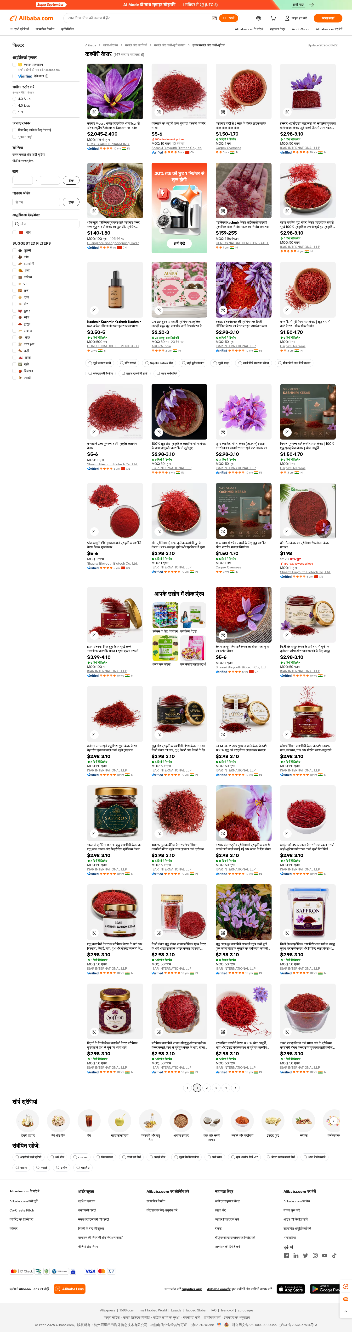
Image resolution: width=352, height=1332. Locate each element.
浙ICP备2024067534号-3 (298, 1325)
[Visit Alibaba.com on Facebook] (286, 1255)
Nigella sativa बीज (161, 363)
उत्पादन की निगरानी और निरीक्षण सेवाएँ (100, 1237)
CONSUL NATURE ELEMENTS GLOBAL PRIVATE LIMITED (115, 346)
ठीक (71, 180)
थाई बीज (59, 1157)
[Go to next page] (235, 1088)
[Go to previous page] (187, 1088)
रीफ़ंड (218, 1228)
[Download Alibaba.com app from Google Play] (326, 1289)
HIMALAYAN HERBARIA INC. (108, 144)
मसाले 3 (85, 1167)
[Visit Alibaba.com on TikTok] (334, 1255)
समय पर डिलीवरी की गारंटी (93, 1219)
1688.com (126, 1310)
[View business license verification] (219, 1324)
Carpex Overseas (228, 148)
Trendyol (227, 1310)
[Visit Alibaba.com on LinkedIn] (296, 1255)
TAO (213, 1310)
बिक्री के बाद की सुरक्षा (91, 1228)
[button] (214, 18)
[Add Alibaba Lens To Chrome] (69, 1289)
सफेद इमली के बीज (103, 373)
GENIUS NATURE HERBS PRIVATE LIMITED (244, 243)
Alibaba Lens (29, 1289)
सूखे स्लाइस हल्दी (102, 363)
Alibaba (90, 45)
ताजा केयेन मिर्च (169, 373)
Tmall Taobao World (152, 1310)
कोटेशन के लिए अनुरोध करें (162, 1210)
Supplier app (192, 1289)
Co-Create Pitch (22, 1210)
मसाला (23, 1167)
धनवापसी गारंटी (87, 1210)
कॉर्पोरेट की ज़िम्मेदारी (21, 1219)
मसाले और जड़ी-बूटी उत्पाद (169, 45)
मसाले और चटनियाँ (136, 45)
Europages (246, 1310)
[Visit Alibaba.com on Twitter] (305, 1255)
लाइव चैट (220, 1210)
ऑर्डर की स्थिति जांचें (296, 1219)
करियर (13, 1228)
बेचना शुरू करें (292, 1210)
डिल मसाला (107, 1157)
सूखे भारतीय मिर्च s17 (247, 1157)
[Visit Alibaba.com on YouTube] (325, 1255)
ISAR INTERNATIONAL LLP (300, 148)
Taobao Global (195, 1310)
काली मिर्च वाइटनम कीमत (256, 363)
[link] (346, 1286)
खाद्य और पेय (110, 45)
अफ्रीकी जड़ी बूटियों (30, 1157)
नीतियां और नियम (88, 1247)
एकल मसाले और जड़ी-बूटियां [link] (209, 45)
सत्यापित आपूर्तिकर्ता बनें (297, 1228)
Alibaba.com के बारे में (24, 1191)
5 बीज (64, 1167)
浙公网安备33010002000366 (254, 1325)
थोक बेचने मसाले (316, 1157)
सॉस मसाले (130, 363)
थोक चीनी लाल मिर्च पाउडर (296, 363)
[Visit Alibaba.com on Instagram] (315, 1255)
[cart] (274, 19)
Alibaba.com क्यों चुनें (24, 1201)
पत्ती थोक (217, 1157)
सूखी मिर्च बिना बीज (189, 1157)
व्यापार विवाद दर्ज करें (227, 1219)
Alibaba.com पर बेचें (297, 1201)
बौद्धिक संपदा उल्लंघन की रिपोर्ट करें (235, 1237)
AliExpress (107, 1310)
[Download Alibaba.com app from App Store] (291, 1289)
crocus (82, 1157)
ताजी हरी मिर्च (134, 1157)
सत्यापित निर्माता (156, 1201)
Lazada (176, 1310)
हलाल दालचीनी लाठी (137, 373)
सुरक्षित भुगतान (86, 1201)
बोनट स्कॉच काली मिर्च (283, 1157)
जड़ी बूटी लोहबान (195, 363)
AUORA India (161, 346)
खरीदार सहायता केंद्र (227, 1201)
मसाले (44, 1167)
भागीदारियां (290, 1237)
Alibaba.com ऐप (219, 1289)
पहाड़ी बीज (159, 1157)
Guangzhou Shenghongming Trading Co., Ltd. (115, 243)
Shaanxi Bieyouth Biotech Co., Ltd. (177, 148)
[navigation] (45, 567)
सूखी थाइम (223, 363)
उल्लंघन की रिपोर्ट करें (227, 1247)
